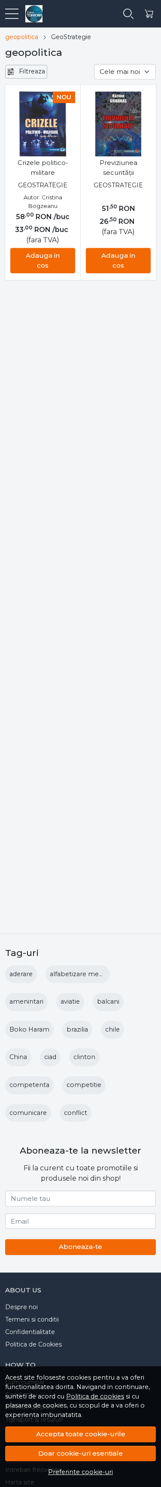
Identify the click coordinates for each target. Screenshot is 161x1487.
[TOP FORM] (30, 13)
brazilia (77, 1029)
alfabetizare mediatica (84, 974)
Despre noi (21, 1307)
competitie (84, 1085)
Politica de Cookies (33, 1344)
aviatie (70, 1001)
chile (112, 1029)
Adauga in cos (43, 260)
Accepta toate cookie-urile (80, 1434)
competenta (29, 1085)
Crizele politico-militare (43, 168)
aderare (21, 974)
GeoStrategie (42, 185)
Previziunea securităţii (118, 168)
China (18, 1057)
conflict (75, 1113)
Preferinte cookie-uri (80, 1472)
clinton (84, 1057)
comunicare (28, 1113)
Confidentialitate (30, 1332)
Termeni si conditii (32, 1319)
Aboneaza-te (80, 1247)
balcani (108, 1001)
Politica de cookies (95, 1396)
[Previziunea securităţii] (118, 124)
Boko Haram (29, 1029)
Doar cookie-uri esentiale (80, 1453)
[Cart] (149, 14)
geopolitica (21, 37)
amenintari (26, 1001)
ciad (50, 1057)
